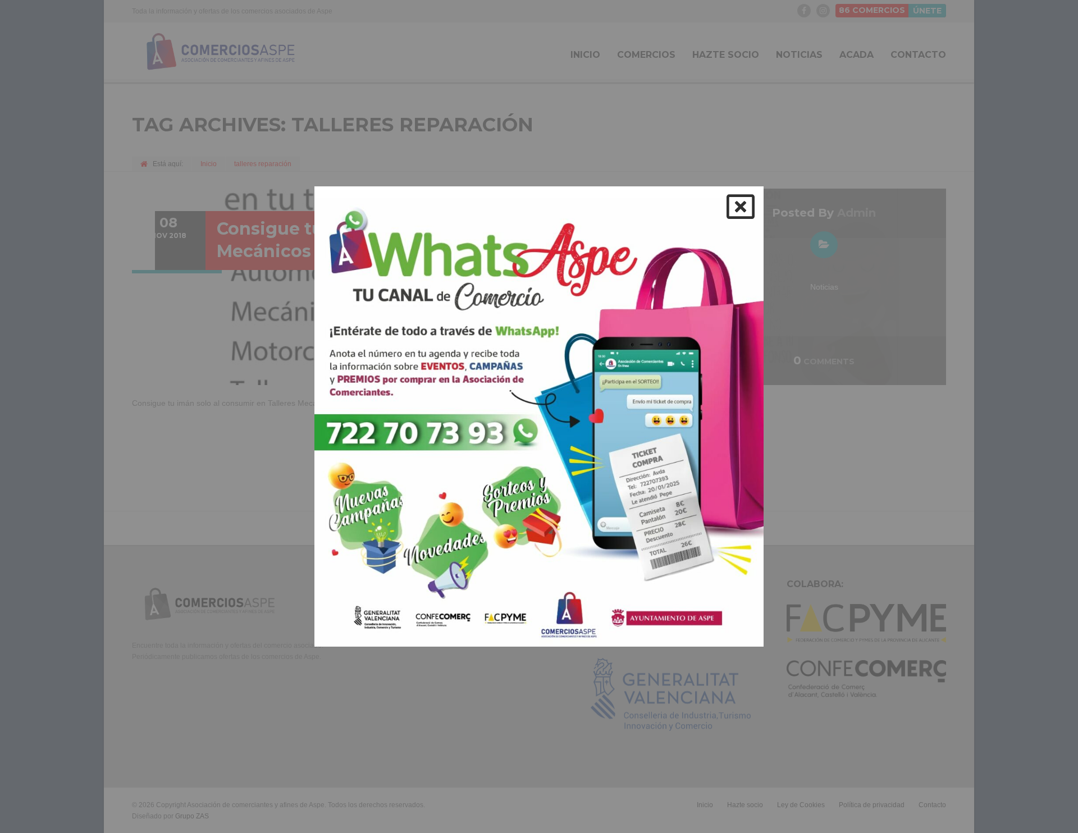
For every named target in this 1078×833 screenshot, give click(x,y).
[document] (539, 416)
